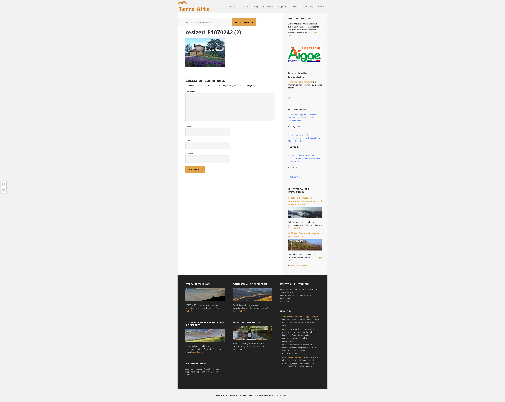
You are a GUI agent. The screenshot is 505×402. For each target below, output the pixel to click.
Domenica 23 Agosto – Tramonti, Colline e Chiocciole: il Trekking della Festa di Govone (303, 117)
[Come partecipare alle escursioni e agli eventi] (205, 337)
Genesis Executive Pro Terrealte (243, 395)
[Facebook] (3, 184)
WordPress (280, 395)
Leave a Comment (246, 22)
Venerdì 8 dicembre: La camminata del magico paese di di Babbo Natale (305, 201)
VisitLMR (286, 344)
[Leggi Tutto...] (197, 352)
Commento (191, 91)
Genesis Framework (267, 395)
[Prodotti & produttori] (252, 334)
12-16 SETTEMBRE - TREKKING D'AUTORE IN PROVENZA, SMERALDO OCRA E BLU (304, 158)
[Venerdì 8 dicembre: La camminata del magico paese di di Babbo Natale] (305, 214)
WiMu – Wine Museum (291, 357)
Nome (188, 126)
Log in (288, 395)
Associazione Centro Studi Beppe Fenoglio (300, 316)
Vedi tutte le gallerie (298, 265)
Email (188, 140)
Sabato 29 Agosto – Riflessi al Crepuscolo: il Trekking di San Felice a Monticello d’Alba (304, 138)
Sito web (189, 153)
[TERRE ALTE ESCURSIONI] (205, 296)
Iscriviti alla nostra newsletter (300, 82)
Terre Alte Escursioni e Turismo (195, 6)
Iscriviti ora (284, 301)
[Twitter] (3, 189)
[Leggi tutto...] (294, 228)
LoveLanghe (287, 329)
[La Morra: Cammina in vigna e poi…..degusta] (305, 246)
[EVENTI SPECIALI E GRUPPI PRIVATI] (252, 296)
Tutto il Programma (298, 177)
